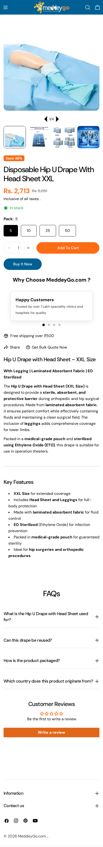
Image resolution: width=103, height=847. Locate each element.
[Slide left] (46, 119)
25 (48, 230)
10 (29, 230)
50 (67, 230)
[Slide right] (57, 119)
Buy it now (22, 264)
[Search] (87, 7)
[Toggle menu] (5, 7)
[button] (43, 325)
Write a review (51, 732)
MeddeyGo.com (32, 836)
